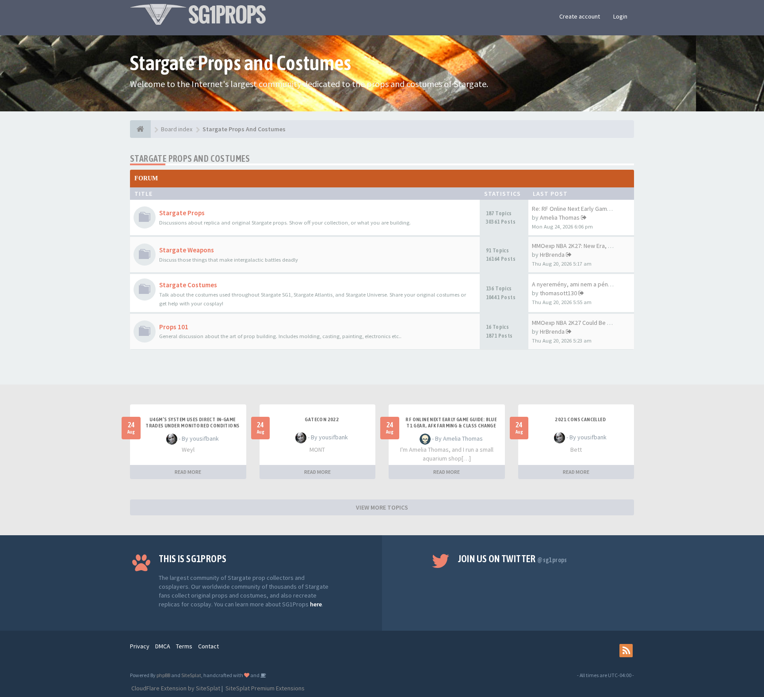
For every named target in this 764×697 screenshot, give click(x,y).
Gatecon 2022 (322, 419)
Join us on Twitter (512, 558)
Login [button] (620, 16)
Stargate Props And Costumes (190, 158)
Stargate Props (182, 213)
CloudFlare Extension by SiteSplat (175, 688)
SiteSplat (191, 675)
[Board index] (140, 129)
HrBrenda (552, 255)
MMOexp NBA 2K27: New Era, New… (578, 246)
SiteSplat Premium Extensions (264, 688)
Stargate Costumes (188, 285)
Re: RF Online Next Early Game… (574, 209)
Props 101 (173, 327)
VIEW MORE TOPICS (382, 507)
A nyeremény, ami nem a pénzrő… (577, 284)
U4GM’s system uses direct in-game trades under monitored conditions (192, 422)
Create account (579, 16)
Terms (184, 646)
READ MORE (188, 471)
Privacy (139, 646)
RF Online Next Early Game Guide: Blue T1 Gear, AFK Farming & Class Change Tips (451, 425)
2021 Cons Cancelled (580, 419)
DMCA (162, 646)
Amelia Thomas (560, 217)
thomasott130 (558, 293)
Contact (208, 646)
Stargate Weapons (186, 250)
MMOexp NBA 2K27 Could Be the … (577, 323)
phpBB (163, 675)
